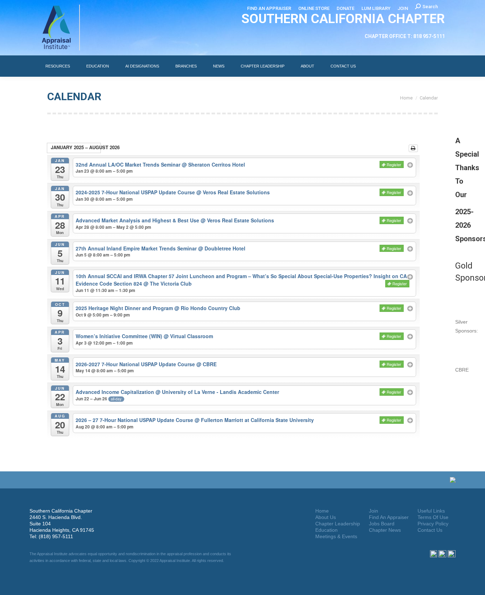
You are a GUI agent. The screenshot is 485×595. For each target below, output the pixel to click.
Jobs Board (381, 523)
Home (322, 511)
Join (373, 511)
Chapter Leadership (337, 523)
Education (326, 530)
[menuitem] (269, 8)
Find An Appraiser (389, 517)
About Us (325, 517)
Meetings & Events (336, 536)
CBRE (462, 370)
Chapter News (385, 530)
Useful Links (431, 511)
